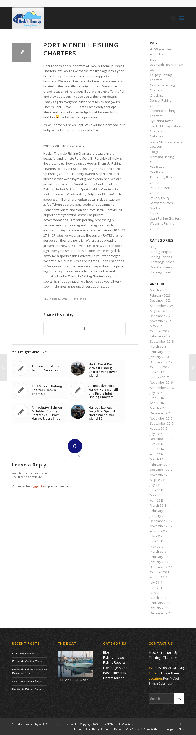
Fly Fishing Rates (162, 121)
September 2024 (162, 305)
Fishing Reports (161, 257)
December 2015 (161, 413)
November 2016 (161, 382)
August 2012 (158, 531)
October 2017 (159, 367)
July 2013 (156, 485)
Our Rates (157, 172)
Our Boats (157, 167)
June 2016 (157, 398)
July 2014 (156, 444)
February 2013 (160, 510)
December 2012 (161, 521)
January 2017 (159, 377)
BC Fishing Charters (23, 653)
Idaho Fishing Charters (166, 141)
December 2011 (161, 567)
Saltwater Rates (161, 203)
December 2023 (161, 316)
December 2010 (161, 613)
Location (156, 146)
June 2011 (157, 587)
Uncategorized (160, 272)
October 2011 (159, 572)
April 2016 (157, 403)
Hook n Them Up (172, 673)
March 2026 (158, 290)
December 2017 (161, 362)
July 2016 (156, 392)
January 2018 (159, 357)
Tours (154, 213)
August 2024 (158, 310)
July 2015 (156, 434)
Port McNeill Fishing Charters (81, 49)
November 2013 (161, 475)
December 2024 (161, 300)
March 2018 (158, 346)
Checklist (156, 95)
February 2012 (160, 557)
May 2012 (156, 546)
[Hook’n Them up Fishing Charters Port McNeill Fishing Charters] (3, 367)
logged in (37, 486)
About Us (156, 54)
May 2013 (156, 495)
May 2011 (156, 592)
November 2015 (161, 418)
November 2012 (161, 526)
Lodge (154, 152)
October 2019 (159, 331)
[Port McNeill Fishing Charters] (21, 52)
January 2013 (159, 515)
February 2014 (160, 464)
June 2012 (157, 541)
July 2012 (156, 536)
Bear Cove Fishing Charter (27, 681)
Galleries (156, 136)
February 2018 (160, 352)
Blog (153, 59)
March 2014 (158, 459)
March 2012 (158, 551)
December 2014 (161, 439)
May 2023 (156, 326)
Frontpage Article (162, 262)
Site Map (156, 208)
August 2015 (158, 428)
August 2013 (158, 480)
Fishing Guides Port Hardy (27, 661)
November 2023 (161, 321)
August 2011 (158, 577)
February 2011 (160, 603)
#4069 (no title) (160, 49)
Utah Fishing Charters (165, 218)
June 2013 (157, 490)
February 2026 (160, 295)
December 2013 (161, 469)
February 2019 (160, 336)
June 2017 (157, 372)
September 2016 (162, 387)
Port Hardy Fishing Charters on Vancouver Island (29, 671)
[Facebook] (180, 724)
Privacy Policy (159, 198)
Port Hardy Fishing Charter (27, 689)
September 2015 (162, 423)
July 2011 (156, 582)
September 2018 (162, 341)
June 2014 (157, 449)
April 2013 (157, 500)
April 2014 (157, 454)
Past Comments (161, 267)
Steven (81, 298)
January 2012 (159, 562)
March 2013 (158, 505)
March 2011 (158, 597)
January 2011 (159, 608)
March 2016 (158, 408)
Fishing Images (160, 251)
